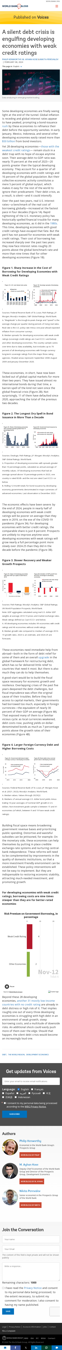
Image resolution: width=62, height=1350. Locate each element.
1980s (53, 223)
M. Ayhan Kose (30, 59)
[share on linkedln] (36, 1347)
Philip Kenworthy (11, 59)
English (16, 66)
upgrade (43, 657)
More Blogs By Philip (30, 1155)
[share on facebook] (15, 1347)
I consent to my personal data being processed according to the (31, 1105)
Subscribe (14, 1114)
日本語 (8, 1097)
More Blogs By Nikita (30, 1205)
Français (38, 1089)
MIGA (43, 1338)
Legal (4, 1327)
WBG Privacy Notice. (35, 1106)
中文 (48, 1093)
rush (5, 126)
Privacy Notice (33, 1288)
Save (8, 1311)
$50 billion (8, 141)
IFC (37, 1338)
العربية (23, 1093)
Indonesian (24, 1097)
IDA (32, 1338)
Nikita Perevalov (49, 59)
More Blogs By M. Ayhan (32, 1181)
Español (9, 1093)
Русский (36, 1093)
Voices (43, 18)
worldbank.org (53, 1)
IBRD (26, 1338)
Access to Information (32, 1327)
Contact (52, 1327)
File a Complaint (8, 1331)
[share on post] (26, 1347)
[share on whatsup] (46, 1347)
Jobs (45, 1327)
